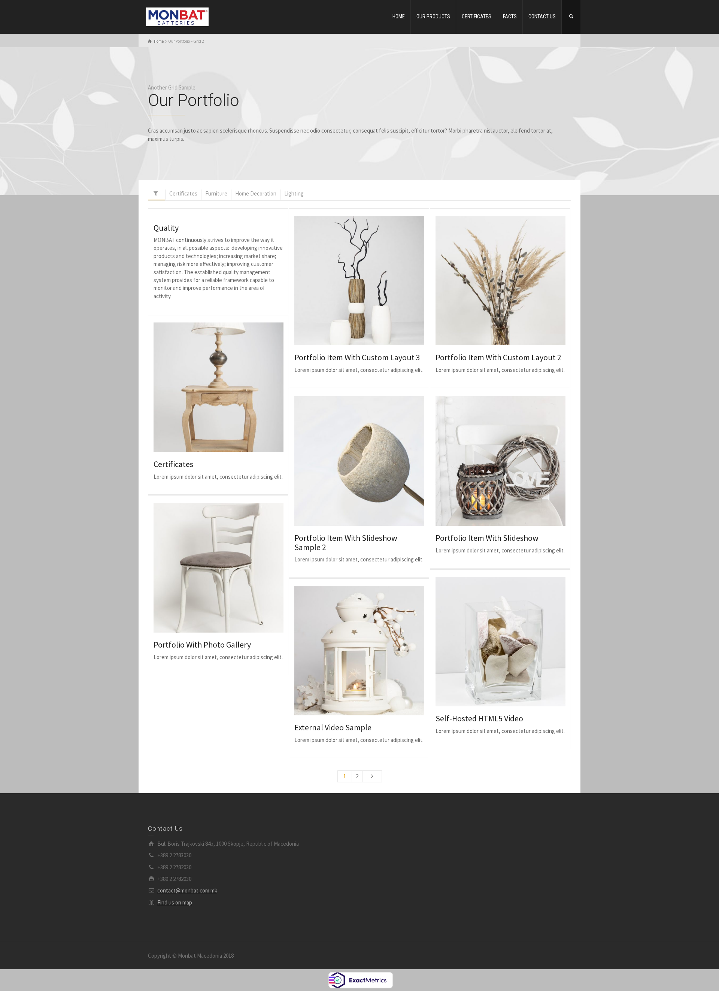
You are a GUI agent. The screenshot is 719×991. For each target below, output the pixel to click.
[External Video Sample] (369, 650)
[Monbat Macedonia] (177, 16)
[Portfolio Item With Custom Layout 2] (511, 280)
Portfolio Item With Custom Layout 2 (498, 357)
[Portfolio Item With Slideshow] (511, 461)
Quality (166, 227)
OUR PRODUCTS (433, 16)
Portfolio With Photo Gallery (202, 644)
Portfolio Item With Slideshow (487, 538)
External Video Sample (332, 727)
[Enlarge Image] (348, 280)
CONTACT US (542, 16)
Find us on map (174, 902)
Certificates (173, 464)
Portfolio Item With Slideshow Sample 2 (345, 542)
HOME (398, 16)
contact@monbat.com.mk (187, 890)
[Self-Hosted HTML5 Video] (511, 641)
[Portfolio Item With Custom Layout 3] (369, 280)
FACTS (510, 16)
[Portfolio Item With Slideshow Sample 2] (369, 461)
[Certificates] (229, 387)
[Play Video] (489, 641)
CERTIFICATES (476, 16)
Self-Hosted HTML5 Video (479, 718)
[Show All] (156, 195)
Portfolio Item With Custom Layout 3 (357, 357)
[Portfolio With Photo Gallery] (229, 568)
